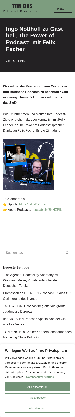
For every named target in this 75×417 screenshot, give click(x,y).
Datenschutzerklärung (40, 376)
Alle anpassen (37, 397)
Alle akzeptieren (37, 386)
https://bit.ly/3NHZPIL (47, 209)
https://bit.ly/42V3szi (33, 204)
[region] (37, 380)
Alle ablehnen (37, 408)
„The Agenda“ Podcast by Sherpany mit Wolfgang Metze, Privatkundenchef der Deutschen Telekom (31, 280)
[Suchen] (67, 253)
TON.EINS (18, 60)
